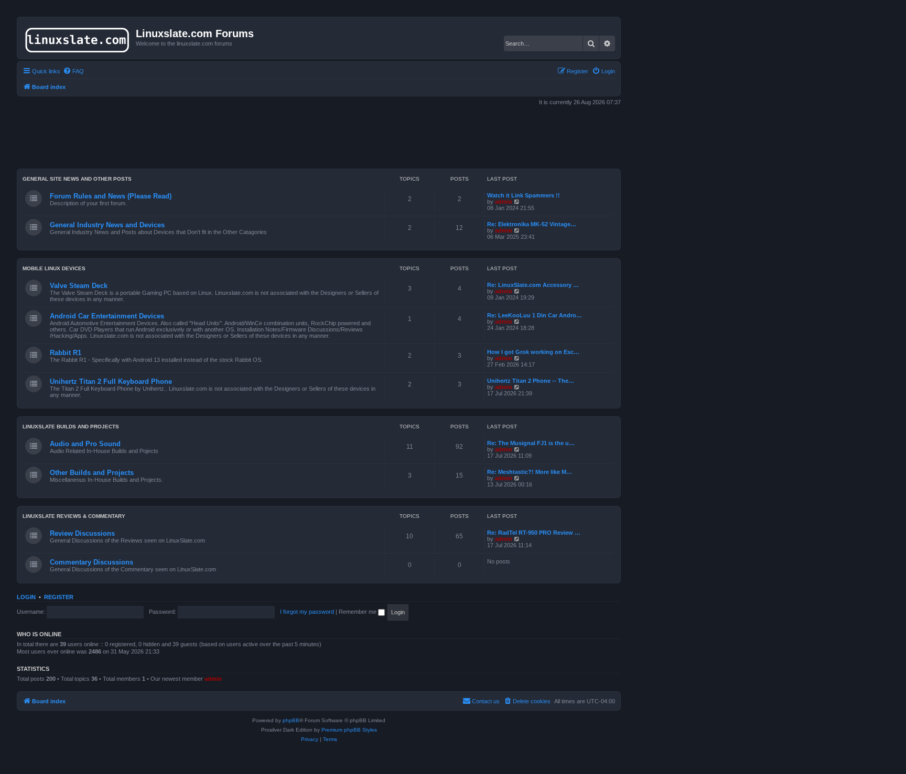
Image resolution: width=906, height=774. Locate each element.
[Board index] (78, 38)
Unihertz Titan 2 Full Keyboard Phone (111, 381)
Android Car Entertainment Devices (107, 316)
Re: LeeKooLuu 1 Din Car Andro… (534, 315)
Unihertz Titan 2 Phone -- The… (530, 381)
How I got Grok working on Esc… (533, 352)
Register (58, 597)
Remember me (358, 612)
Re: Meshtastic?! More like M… (529, 472)
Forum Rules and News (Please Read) (110, 196)
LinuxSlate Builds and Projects (71, 426)
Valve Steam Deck (78, 286)
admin (503, 201)
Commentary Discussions (91, 562)
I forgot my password (307, 612)
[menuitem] (73, 71)
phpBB (291, 720)
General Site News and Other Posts (77, 179)
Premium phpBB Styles (349, 730)
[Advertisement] (319, 138)
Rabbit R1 (65, 353)
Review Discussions (82, 533)
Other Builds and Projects (92, 473)
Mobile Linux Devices (54, 268)
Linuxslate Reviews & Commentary (74, 516)
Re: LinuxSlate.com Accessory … (533, 285)
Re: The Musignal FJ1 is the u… (531, 443)
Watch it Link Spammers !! (523, 195)
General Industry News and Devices (107, 225)
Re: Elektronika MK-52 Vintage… (531, 224)
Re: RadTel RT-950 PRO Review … (533, 532)
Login (26, 597)
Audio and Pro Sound (85, 444)
